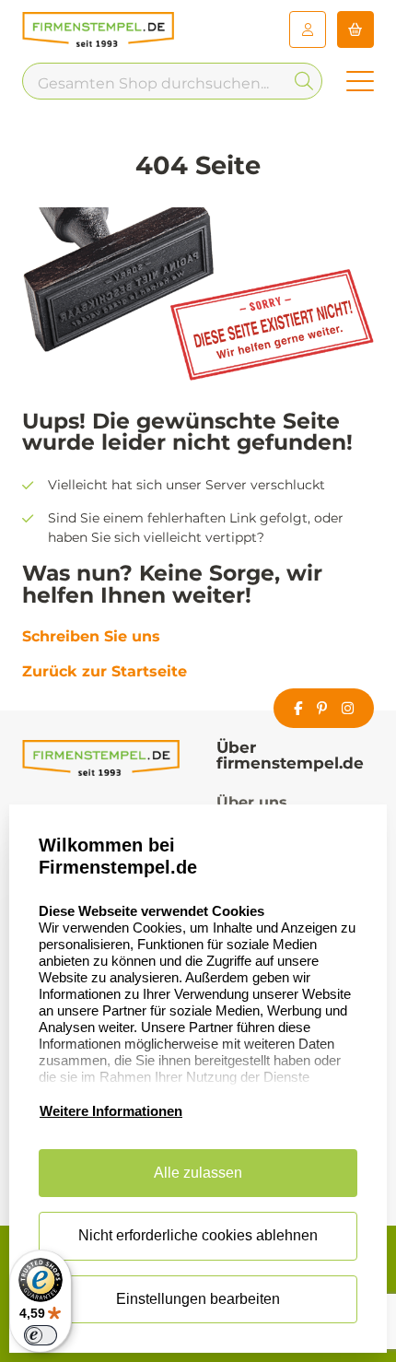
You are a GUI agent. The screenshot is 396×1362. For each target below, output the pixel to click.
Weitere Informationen (111, 1111)
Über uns (251, 802)
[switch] (40, 1335)
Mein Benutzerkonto (307, 29)
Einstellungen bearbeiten (198, 1299)
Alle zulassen (198, 1172)
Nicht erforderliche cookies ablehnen (198, 1235)
